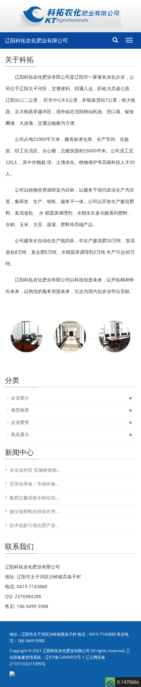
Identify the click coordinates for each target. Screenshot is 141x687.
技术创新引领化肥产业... (34, 525)
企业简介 (20, 398)
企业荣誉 (20, 422)
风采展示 (20, 434)
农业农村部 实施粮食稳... (35, 470)
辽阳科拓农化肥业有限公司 (36, 40)
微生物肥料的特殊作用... (34, 511)
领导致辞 (20, 410)
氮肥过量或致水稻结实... (34, 497)
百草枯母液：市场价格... (34, 484)
